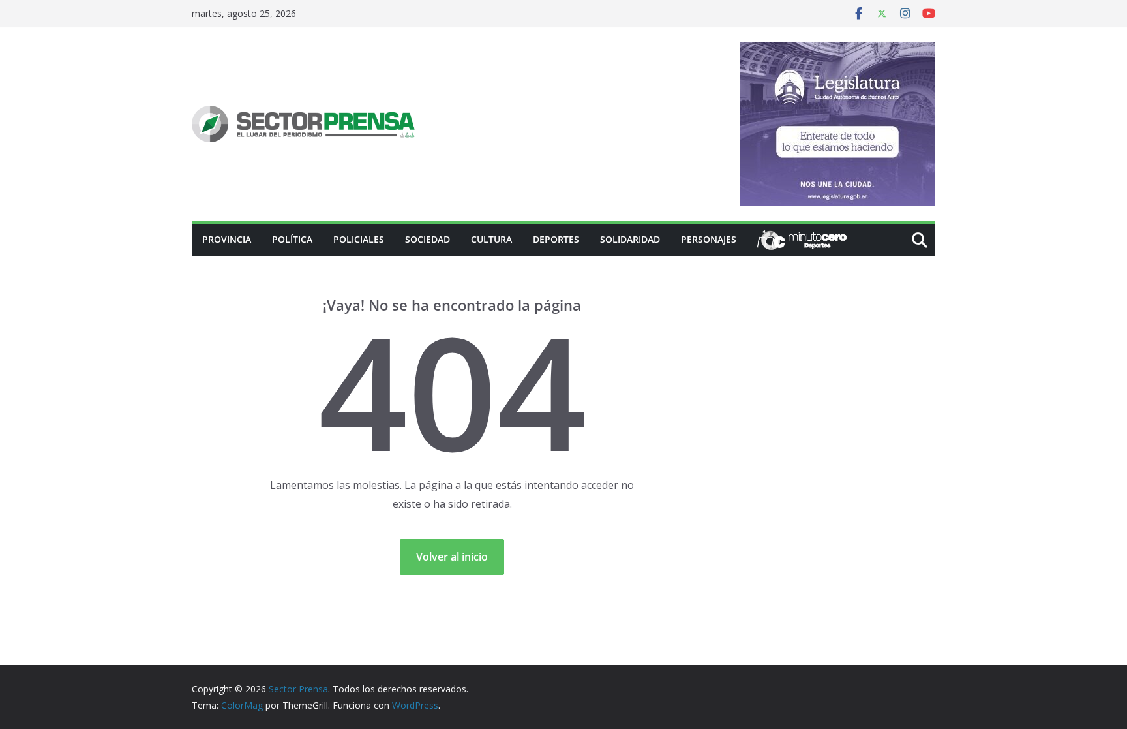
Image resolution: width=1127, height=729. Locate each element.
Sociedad (427, 239)
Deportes (556, 239)
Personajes (708, 239)
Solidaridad (630, 239)
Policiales (358, 239)
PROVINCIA (226, 239)
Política (292, 239)
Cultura (491, 239)
